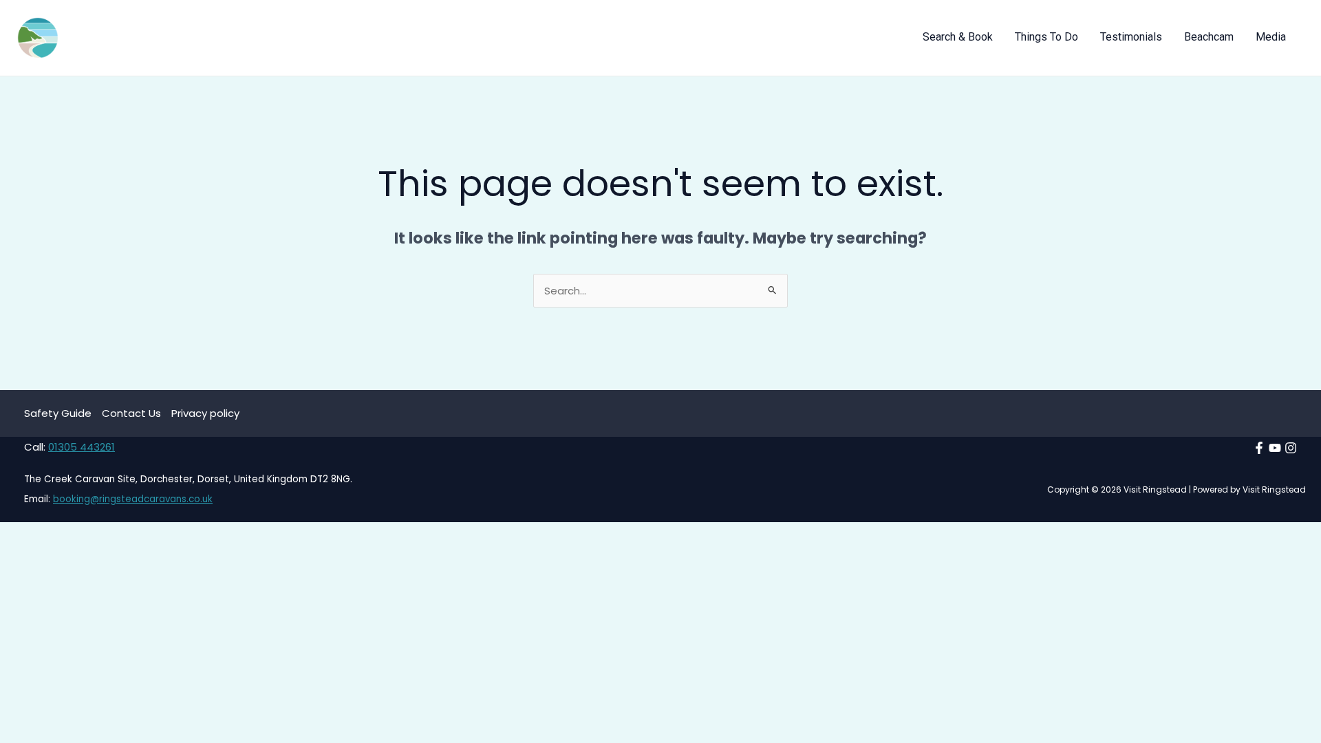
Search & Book (958, 40)
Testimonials (1131, 40)
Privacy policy (205, 413)
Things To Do (1046, 40)
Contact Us (131, 413)
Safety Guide (58, 413)
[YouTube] (1275, 448)
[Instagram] (1291, 448)
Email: (38, 499)
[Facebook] (1259, 448)
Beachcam (1209, 40)
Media (1271, 40)
